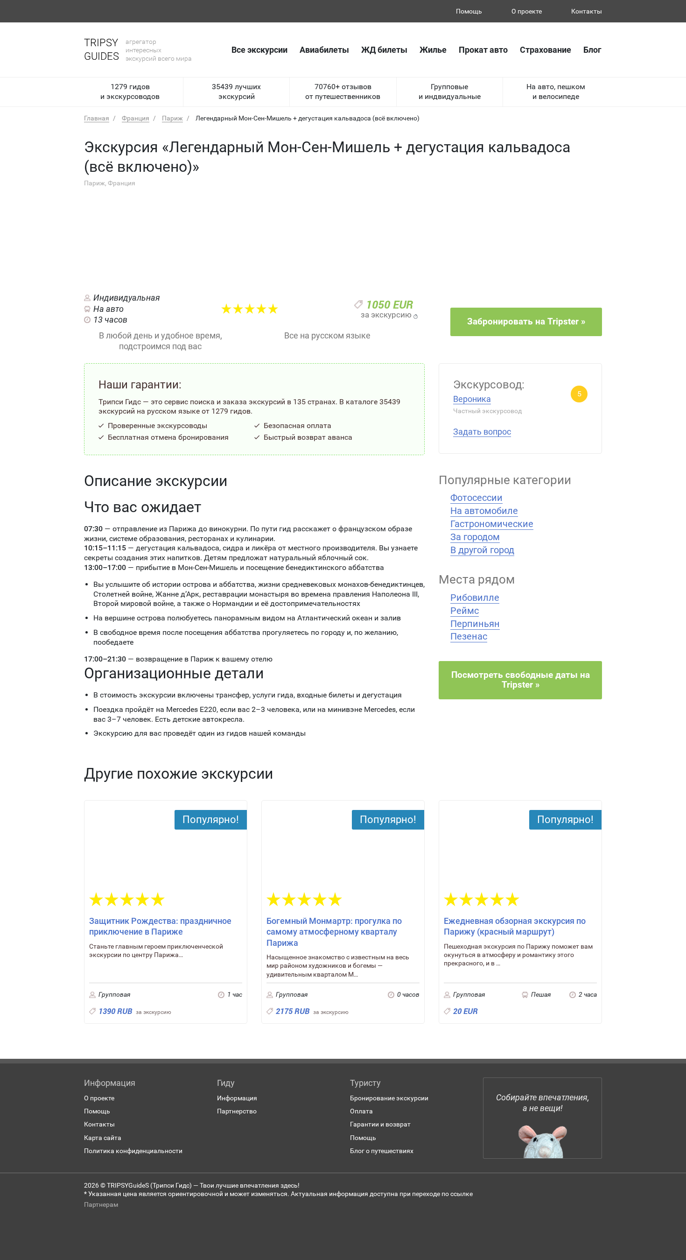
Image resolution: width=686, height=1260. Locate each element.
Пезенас (468, 636)
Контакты (586, 11)
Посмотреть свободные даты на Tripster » (520, 679)
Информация (237, 1098)
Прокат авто (483, 50)
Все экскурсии (259, 50)
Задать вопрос (482, 431)
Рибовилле (474, 597)
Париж (172, 118)
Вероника (472, 399)
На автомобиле (484, 510)
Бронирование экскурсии (389, 1098)
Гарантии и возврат (380, 1124)
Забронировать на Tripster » (526, 321)
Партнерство (237, 1111)
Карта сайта (102, 1137)
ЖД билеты (384, 50)
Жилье (433, 50)
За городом (475, 536)
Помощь (469, 11)
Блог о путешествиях (381, 1150)
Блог (592, 50)
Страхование (545, 50)
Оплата (361, 1111)
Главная (96, 118)
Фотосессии (476, 497)
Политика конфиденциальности (133, 1150)
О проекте (526, 11)
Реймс (464, 610)
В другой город (482, 550)
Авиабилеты (324, 50)
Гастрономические (491, 523)
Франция (135, 118)
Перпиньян (475, 623)
